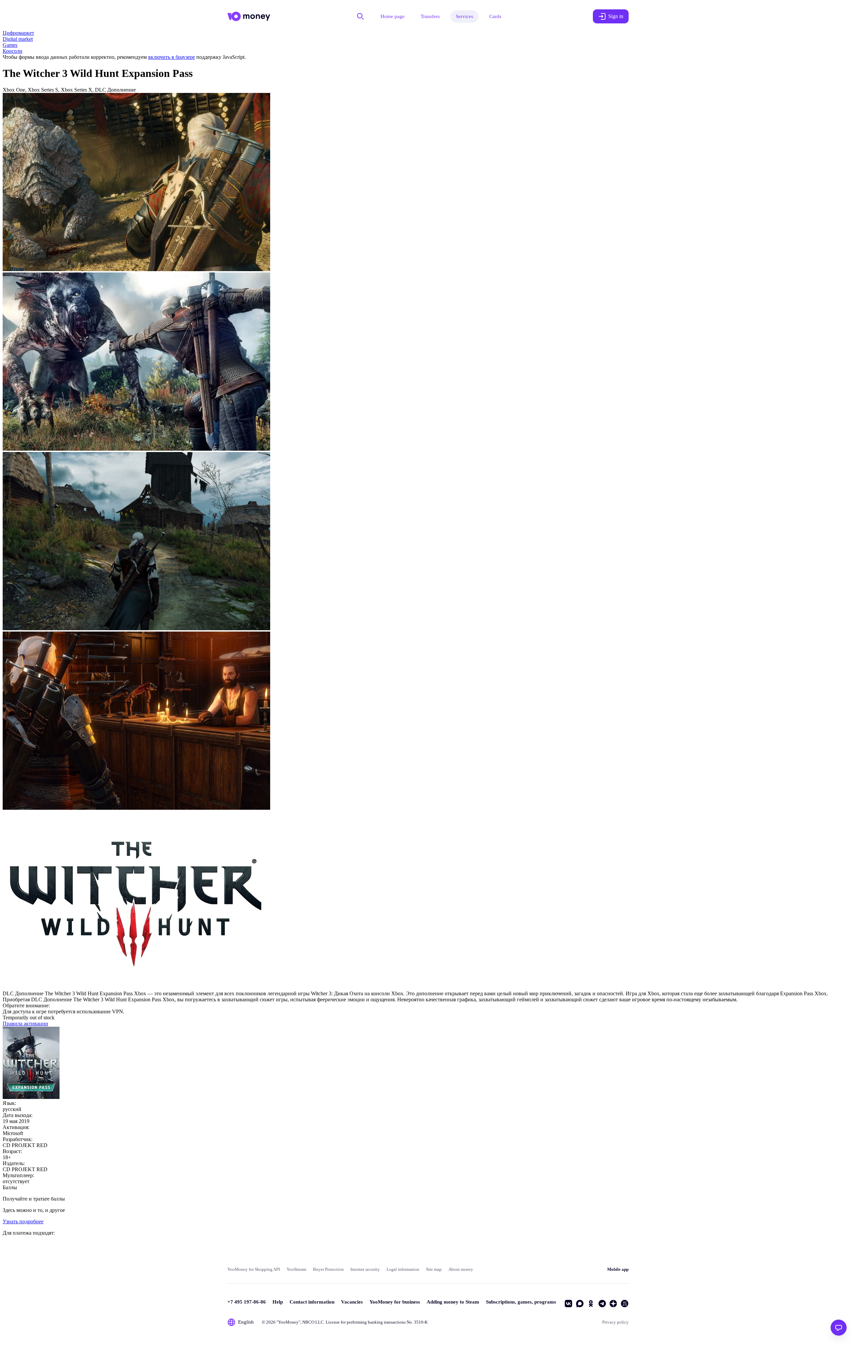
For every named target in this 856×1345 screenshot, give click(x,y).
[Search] (360, 16)
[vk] (568, 1304)
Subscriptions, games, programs (521, 1302)
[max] (580, 1304)
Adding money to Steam (453, 1302)
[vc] (625, 1304)
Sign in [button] (615, 16)
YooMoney (288, 1322)
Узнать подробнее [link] (23, 1221)
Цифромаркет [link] (18, 33)
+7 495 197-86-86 (246, 1302)
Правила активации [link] (25, 1023)
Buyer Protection (328, 1269)
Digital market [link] (18, 39)
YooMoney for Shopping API (253, 1269)
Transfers (430, 16)
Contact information (312, 1302)
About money (460, 1269)
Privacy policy (615, 1322)
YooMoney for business (394, 1302)
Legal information (403, 1269)
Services (464, 16)
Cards (495, 16)
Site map (434, 1269)
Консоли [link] (12, 51)
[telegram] (602, 1304)
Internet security (365, 1269)
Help (278, 1302)
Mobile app (618, 1269)
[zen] (613, 1304)
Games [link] (10, 45)
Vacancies (352, 1302)
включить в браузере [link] (171, 57)
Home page (393, 16)
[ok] (591, 1304)
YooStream (296, 1269)
